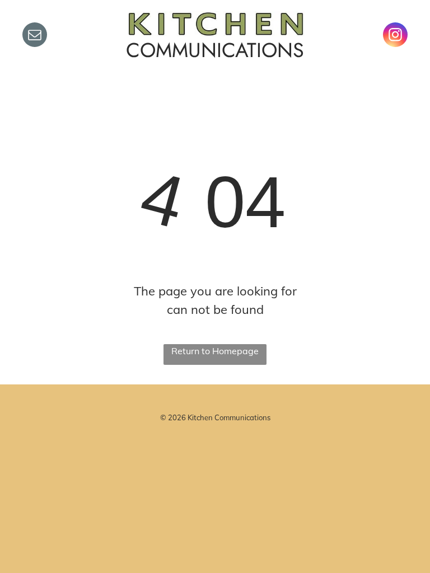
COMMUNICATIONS (215, 49)
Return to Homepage (215, 350)
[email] (34, 36)
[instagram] (395, 36)
